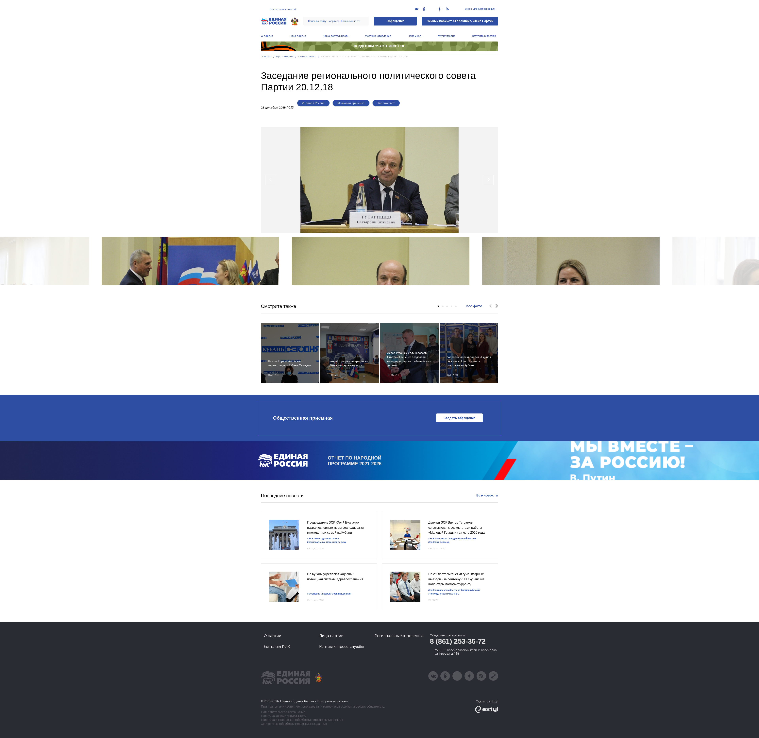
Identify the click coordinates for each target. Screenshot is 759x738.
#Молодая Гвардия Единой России (455, 538)
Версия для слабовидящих (479, 9)
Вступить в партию (484, 35)
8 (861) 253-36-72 (458, 641)
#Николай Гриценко (351, 103)
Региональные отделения (399, 636)
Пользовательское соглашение (283, 712)
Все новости (487, 495)
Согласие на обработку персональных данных (294, 724)
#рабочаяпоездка (438, 590)
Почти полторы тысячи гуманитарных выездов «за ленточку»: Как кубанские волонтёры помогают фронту (456, 579)
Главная (266, 56)
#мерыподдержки (340, 593)
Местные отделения (378, 35)
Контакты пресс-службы (341, 647)
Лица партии (298, 35)
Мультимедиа (446, 35)
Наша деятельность (335, 35)
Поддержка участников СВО (379, 46)
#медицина (313, 593)
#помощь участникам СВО (443, 593)
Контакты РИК (277, 647)
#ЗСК (310, 538)
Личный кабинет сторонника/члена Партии (459, 21)
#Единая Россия (313, 103)
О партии (267, 35)
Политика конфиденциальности (284, 716)
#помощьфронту (471, 590)
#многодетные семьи (326, 538)
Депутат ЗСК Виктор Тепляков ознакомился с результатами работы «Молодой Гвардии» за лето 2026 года (456, 527)
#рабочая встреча (438, 542)
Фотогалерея (307, 56)
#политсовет (386, 103)
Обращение (395, 21)
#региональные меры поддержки (326, 542)
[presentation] (270, 180)
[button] (438, 306)
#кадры (325, 593)
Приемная (414, 35)
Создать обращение (459, 418)
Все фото (474, 306)
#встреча (454, 590)
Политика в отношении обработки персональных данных (302, 720)
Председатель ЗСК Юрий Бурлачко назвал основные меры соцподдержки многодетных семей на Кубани (335, 527)
